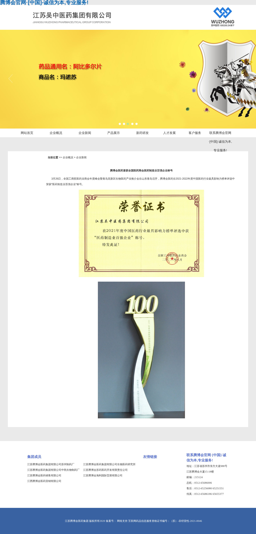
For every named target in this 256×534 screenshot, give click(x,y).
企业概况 (56, 133)
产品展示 (113, 133)
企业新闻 (85, 133)
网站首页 (27, 133)
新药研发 (142, 133)
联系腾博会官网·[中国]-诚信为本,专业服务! (220, 134)
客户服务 (195, 133)
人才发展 (169, 133)
